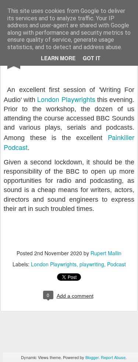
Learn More (58, 58)
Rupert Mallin (106, 253)
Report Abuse (113, 357)
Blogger (92, 357)
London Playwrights (66, 99)
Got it (91, 58)
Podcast (116, 264)
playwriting (91, 264)
